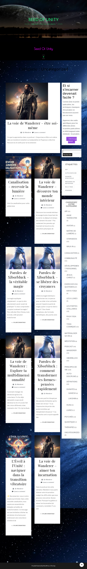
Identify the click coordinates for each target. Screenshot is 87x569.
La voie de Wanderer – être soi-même (33, 125)
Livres (70, 410)
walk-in (70, 246)
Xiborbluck (72, 358)
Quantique (70, 422)
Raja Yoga (71, 316)
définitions (72, 382)
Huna (69, 405)
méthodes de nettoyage (70, 182)
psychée (69, 417)
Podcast (69, 346)
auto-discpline (71, 173)
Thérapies (69, 427)
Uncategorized (72, 432)
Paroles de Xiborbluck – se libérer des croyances (47, 279)
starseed (68, 190)
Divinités (71, 389)
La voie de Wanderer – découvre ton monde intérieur (47, 191)
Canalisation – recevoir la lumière (18, 186)
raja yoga (69, 186)
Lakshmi (72, 398)
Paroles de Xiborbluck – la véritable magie (18, 279)
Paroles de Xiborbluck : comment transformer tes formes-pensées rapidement (47, 375)
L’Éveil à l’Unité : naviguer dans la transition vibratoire (18, 472)
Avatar (70, 226)
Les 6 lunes (72, 298)
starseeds (72, 239)
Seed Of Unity (43, 48)
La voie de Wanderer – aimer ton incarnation (47, 468)
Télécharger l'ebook (72, 140)
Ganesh (72, 393)
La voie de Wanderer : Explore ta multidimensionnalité (18, 370)
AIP (66, 169)
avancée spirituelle (69, 177)
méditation (70, 341)
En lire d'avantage (48, 233)
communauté (71, 258)
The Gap (53, 566)
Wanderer (28, 132)
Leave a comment (39, 132)
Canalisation (71, 253)
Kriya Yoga (72, 291)
